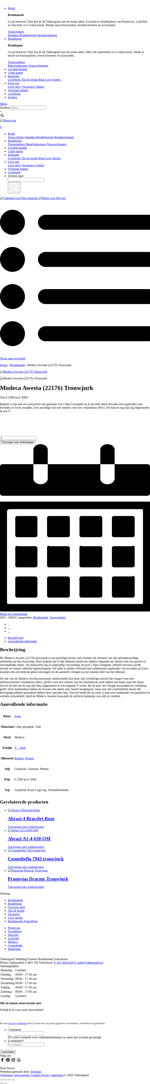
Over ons (13, 83)
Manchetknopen (36, 144)
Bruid (11, 8)
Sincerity (13, 935)
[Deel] (9, 1079)
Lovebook (14, 93)
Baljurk (19, 758)
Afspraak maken (18, 90)
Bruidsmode (17, 365)
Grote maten (15, 72)
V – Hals (20, 747)
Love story (15, 86)
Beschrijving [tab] (15, 637)
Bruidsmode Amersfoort (23, 921)
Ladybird (13, 938)
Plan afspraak (29, 198)
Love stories (15, 917)
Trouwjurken (16, 137)
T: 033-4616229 (64, 962)
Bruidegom (15, 38)
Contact (39, 86)
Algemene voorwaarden (15, 1075)
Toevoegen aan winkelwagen (18, 442)
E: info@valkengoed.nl (88, 962)
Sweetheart (14, 931)
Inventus (36, 1071)
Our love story (17, 907)
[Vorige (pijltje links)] (1, 1083)
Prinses (29, 758)
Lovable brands (17, 69)
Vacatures (28, 86)
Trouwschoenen (56, 144)
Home (4, 365)
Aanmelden (8, 1051)
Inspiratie (13, 76)
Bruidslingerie (45, 137)
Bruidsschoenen (64, 137)
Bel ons (60, 198)
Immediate (14, 949)
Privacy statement (52, 1075)
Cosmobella (15, 945)
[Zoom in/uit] (1, 1079)
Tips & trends (30, 158)
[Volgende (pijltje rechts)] (5, 1083)
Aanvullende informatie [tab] (22, 641)
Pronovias (14, 928)
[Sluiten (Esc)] (13, 1079)
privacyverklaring (17, 1023)
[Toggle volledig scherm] (5, 1079)
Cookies (35, 1075)
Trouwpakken (17, 144)
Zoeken (12, 97)
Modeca (13, 942)
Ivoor (17, 716)
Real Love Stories (50, 158)
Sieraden (30, 137)
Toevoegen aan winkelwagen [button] (26, 826)
